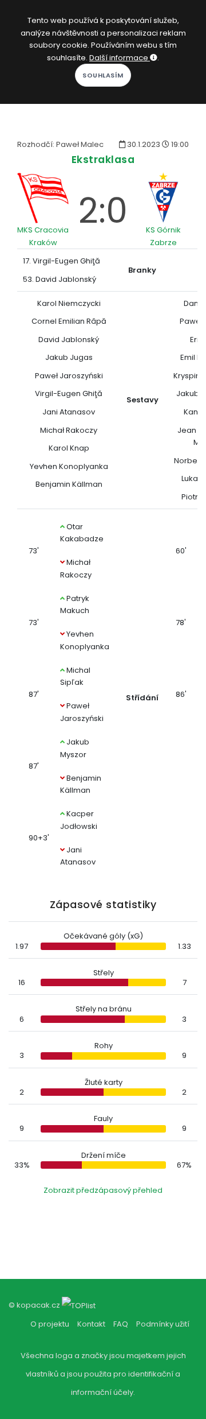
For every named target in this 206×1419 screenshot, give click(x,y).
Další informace (119, 57)
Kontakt (91, 1324)
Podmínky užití (162, 1324)
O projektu (49, 1324)
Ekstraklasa (103, 159)
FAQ (120, 1324)
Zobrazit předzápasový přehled (103, 1190)
